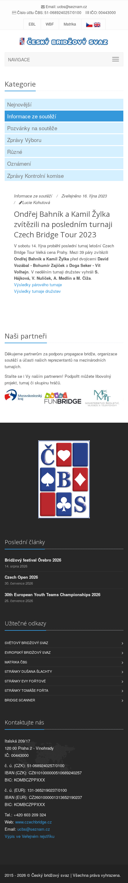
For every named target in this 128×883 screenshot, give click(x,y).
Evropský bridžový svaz (28, 652)
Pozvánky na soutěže (32, 128)
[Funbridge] (64, 398)
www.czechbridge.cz (33, 822)
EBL (32, 23)
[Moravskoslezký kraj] (24, 395)
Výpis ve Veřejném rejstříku (29, 836)
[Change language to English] (97, 23)
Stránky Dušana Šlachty (28, 671)
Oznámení (19, 163)
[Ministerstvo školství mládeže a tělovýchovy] (103, 398)
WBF (50, 23)
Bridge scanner (20, 699)
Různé (14, 151)
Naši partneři (26, 335)
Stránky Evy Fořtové (25, 680)
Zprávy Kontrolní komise (35, 175)
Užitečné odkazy (25, 623)
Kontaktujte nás (24, 722)
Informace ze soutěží (31, 116)
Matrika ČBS (16, 661)
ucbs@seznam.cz (72, 6)
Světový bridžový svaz (26, 642)
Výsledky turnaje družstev (37, 291)
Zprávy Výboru (24, 140)
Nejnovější (19, 104)
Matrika (70, 23)
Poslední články (25, 542)
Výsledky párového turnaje (38, 284)
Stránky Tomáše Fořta (26, 690)
